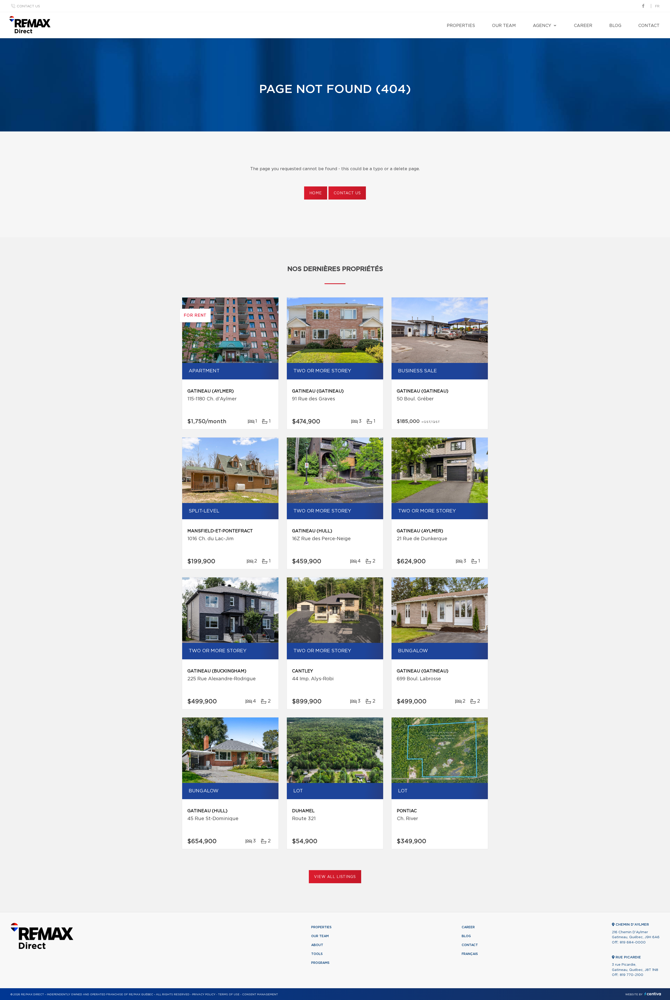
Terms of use (228, 994)
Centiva (652, 994)
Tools (317, 953)
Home (315, 193)
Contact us (28, 6)
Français (470, 953)
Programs (320, 962)
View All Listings (335, 877)
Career (583, 26)
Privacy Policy (203, 994)
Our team (504, 26)
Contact (649, 26)
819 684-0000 (633, 942)
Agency (542, 26)
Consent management (260, 994)
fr (657, 6)
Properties (461, 26)
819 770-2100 (631, 975)
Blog (615, 26)
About (317, 945)
